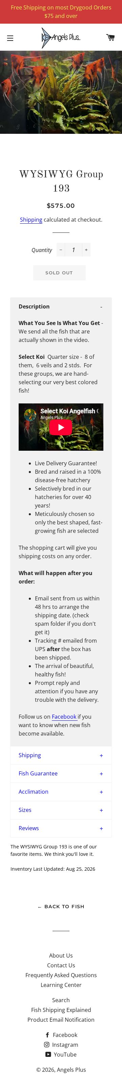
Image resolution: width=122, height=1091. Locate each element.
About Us (61, 955)
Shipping (31, 219)
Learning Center (61, 985)
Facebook (64, 716)
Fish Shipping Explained (61, 1010)
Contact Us (61, 965)
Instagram (64, 1044)
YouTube (65, 1054)
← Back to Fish (61, 906)
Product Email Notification (61, 1019)
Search (61, 1000)
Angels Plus (71, 1069)
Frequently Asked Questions (61, 975)
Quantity (42, 250)
